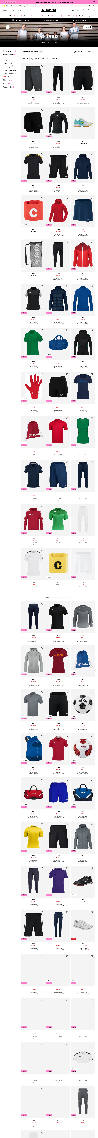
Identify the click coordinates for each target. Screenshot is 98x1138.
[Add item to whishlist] (42, 66)
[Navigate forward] (89, 15)
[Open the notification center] (83, 10)
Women (5, 10)
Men (13, 10)
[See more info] (33, 104)
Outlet (7, 5)
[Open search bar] (92, 16)
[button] (78, 51)
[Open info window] (94, 2)
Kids (19, 10)
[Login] (78, 10)
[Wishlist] (88, 10)
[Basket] (94, 10)
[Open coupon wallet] (72, 10)
